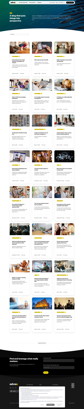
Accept (50, 404)
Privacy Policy (71, 403)
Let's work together (70, 2)
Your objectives (29, 384)
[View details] (10, 388)
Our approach (55, 384)
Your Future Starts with (23, 2)
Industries (39, 2)
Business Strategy (37, 56)
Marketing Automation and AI (39, 129)
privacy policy (35, 399)
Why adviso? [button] (61, 2)
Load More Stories (42, 343)
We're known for (32, 2)
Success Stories (52, 2)
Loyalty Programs (15, 56)
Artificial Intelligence (15, 129)
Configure (42, 404)
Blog (57, 2)
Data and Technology (60, 93)
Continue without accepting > (59, 405)
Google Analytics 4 (15, 312)
